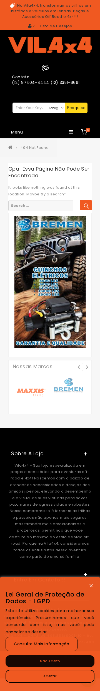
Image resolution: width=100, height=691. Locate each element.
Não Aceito (50, 661)
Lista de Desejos (56, 26)
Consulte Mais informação (41, 644)
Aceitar (49, 676)
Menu (17, 132)
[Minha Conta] (31, 26)
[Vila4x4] (11, 147)
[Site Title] (50, 44)
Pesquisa (76, 107)
